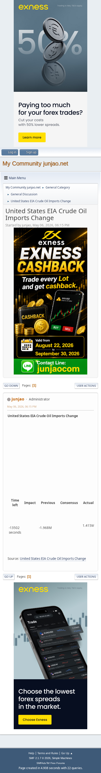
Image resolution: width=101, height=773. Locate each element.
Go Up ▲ (67, 753)
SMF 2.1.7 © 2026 (39, 758)
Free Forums (57, 763)
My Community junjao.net (35, 163)
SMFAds (41, 763)
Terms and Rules (48, 753)
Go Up (8, 576)
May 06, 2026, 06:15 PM (22, 406)
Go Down (11, 385)
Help (31, 753)
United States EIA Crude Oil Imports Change (53, 558)
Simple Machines (62, 758)
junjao (18, 399)
